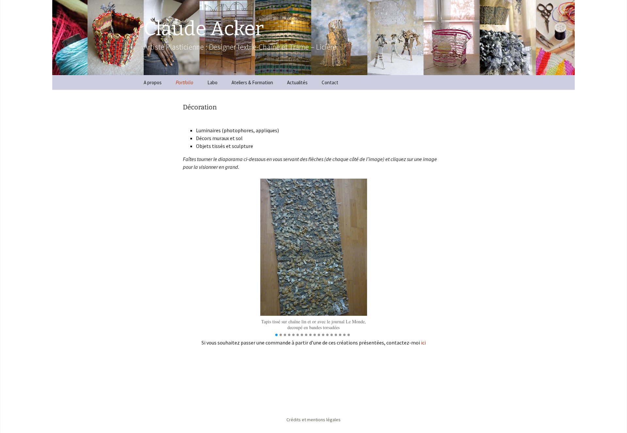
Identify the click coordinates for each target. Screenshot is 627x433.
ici (423, 342)
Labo (212, 82)
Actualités (297, 82)
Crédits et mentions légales (313, 420)
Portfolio (184, 82)
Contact (330, 82)
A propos (153, 82)
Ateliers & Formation (252, 82)
